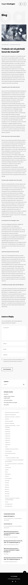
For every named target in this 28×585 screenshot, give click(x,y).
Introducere (8, 467)
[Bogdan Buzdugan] (8, 4)
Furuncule (6, 554)
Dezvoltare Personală (15, 44)
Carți (6, 446)
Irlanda (6, 469)
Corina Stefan (7, 524)
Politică (7, 476)
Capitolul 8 (7, 444)
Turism (6, 502)
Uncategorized (8, 504)
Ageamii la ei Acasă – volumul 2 (12, 416)
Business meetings (9, 423)
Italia (6, 472)
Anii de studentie (9, 421)
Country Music (8, 451)
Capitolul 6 (7, 440)
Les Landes (6, 404)
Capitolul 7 (7, 442)
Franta (6, 455)
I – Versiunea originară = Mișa (12, 457)
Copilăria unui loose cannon (11, 449)
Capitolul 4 (7, 436)
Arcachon (6, 394)
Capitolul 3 (7, 433)
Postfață (7, 480)
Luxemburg (7, 474)
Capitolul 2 (7, 431)
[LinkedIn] (12, 581)
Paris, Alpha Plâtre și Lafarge (10, 402)
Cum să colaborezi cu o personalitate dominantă (13, 519)
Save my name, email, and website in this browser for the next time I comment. (14, 360)
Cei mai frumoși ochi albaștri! (11, 537)
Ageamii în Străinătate (10, 414)
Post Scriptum (8, 478)
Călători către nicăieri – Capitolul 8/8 (9, 397)
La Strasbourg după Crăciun (10, 561)
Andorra (7, 419)
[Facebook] (15, 581)
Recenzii (7, 487)
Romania (7, 496)
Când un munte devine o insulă (11, 544)
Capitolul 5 (7, 438)
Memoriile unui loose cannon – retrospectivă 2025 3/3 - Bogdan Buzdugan (11, 533)
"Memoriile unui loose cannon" (12, 412)
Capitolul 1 (7, 429)
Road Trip (7, 493)
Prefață (7, 482)
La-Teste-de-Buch (8, 400)
